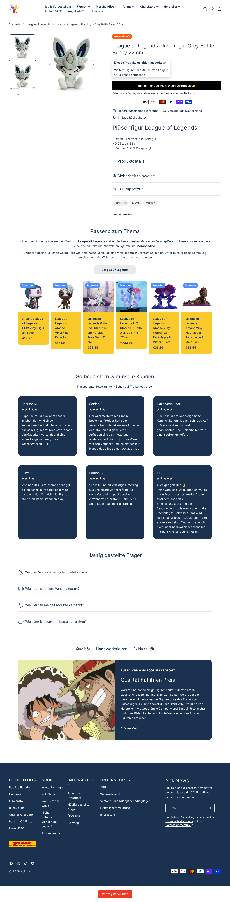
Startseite (14, 24)
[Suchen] (205, 9)
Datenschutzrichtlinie (178, 824)
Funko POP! (16, 828)
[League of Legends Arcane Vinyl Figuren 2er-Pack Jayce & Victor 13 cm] (164, 296)
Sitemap (73, 823)
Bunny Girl (120, 202)
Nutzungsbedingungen (179, 820)
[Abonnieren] (210, 808)
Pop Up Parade (19, 787)
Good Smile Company (157, 708)
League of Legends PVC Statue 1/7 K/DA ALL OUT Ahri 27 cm (131, 328)
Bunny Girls (16, 808)
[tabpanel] (115, 700)
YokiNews (48, 794)
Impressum (107, 814)
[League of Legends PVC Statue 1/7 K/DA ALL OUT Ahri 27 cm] (131, 296)
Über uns (74, 816)
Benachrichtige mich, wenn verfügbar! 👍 (167, 85)
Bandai (183, 708)
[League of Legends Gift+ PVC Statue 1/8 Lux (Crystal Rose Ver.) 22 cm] (98, 296)
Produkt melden (122, 214)
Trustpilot (136, 386)
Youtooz (150, 202)
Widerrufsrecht (110, 794)
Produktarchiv (51, 833)
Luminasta (16, 801)
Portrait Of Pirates (21, 821)
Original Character (21, 814)
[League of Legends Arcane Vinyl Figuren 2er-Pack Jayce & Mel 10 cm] (196, 296)
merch (136, 202)
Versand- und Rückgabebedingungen (125, 801)
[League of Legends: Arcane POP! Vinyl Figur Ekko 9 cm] (66, 296)
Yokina (25, 871)
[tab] (83, 649)
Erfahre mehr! (130, 728)
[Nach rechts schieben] (93, 64)
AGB (103, 787)
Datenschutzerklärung (115, 808)
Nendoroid (16, 794)
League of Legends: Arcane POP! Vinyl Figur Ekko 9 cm (63, 328)
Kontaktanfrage (52, 787)
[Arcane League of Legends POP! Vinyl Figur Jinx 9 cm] (33, 296)
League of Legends (38, 24)
